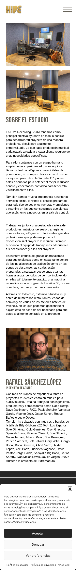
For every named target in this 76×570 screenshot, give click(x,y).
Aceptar (38, 533)
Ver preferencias (38, 555)
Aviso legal (64, 564)
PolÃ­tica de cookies (17, 564)
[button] (70, 489)
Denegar (38, 544)
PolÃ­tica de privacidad (43, 564)
